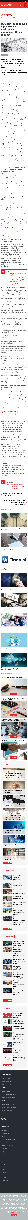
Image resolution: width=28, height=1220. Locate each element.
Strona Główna (4, 10)
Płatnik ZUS (4, 1164)
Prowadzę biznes (11, 10)
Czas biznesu (5, 1153)
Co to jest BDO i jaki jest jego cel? (12, 59)
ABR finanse (4, 1148)
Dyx (3, 1156)
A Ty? (3, 1151)
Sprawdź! (14, 694)
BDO (11, 412)
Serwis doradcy (5, 1177)
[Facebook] (2, 44)
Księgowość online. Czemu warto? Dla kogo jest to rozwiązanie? (18, 280)
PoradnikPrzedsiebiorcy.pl (8, 1139)
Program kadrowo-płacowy (18, 284)
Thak (3, 1185)
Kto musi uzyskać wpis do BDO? (11, 70)
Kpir (3, 1161)
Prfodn (3, 1169)
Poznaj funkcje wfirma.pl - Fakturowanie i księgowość (11, 568)
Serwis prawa (5, 1180)
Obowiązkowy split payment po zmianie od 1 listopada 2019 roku (12, 588)
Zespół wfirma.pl (6, 14)
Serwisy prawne (5, 1182)
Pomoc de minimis (6, 1167)
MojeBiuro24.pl (5, 1133)
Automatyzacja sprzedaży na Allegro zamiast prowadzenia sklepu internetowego (12, 668)
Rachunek (4, 1172)
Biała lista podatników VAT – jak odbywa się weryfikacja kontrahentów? (14, 502)
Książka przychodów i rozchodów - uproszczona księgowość (13, 528)
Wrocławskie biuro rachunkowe (8, 1188)
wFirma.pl (4, 1130)
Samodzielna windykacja (7, 1174)
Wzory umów (5, 1190)
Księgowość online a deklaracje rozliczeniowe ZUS (13, 628)
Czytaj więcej (8, 862)
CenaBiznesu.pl (6, 1142)
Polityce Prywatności (15, 1212)
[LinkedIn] (2, 50)
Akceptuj (14, 1215)
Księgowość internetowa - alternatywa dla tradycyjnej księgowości (11, 548)
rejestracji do (5, 412)
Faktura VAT (4, 1159)
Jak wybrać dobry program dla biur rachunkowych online (13, 608)
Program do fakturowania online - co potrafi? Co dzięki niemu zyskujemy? (15, 486)
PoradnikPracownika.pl (7, 1145)
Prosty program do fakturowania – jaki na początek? (14, 648)
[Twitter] (2, 47)
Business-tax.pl (5, 1136)
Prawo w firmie (19, 10)
